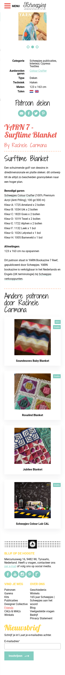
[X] (36, 113)
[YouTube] (15, 574)
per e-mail (10, 566)
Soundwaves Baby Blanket (32, 360)
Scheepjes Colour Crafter (19, 195)
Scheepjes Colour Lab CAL (32, 523)
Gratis (57, 327)
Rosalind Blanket (32, 415)
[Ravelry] (36, 574)
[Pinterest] (43, 113)
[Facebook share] (28, 113)
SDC (57, 322)
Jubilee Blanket (32, 469)
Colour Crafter (38, 70)
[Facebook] (7, 574)
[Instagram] (22, 574)
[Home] (35, 6)
